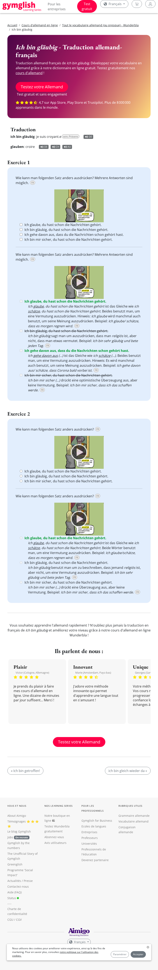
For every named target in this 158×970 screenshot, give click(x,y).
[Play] (79, 206)
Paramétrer (120, 954)
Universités (89, 844)
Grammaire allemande (134, 816)
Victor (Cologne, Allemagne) (32, 672)
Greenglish (14, 864)
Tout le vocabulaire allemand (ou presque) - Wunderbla (100, 25)
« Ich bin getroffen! (25, 770)
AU (69, 147)
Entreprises (89, 832)
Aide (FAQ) (14, 892)
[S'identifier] (150, 4)
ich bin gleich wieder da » (127, 770)
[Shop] (137, 4)
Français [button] (115, 4)
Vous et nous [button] (16, 805)
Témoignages (16, 821)
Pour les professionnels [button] (92, 808)
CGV (19, 920)
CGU (10, 920)
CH (57, 147)
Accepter (138, 954)
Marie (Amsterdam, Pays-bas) (93, 672)
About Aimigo (16, 816)
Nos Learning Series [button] (58, 805)
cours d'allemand (29, 73)
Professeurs (89, 838)
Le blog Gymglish (19, 831)
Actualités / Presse (20, 881)
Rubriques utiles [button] (130, 805)
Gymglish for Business (96, 821)
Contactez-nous (18, 886)
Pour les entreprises (57, 6)
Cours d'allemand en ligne (40, 25)
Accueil (12, 25)
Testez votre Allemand (42, 87)
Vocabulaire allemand (133, 821)
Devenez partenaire (95, 860)
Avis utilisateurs (55, 843)
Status (12, 898)
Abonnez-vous (54, 837)
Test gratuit (87, 6)
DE (90, 136)
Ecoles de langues (93, 826)
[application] (79, 205)
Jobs (17, 837)
